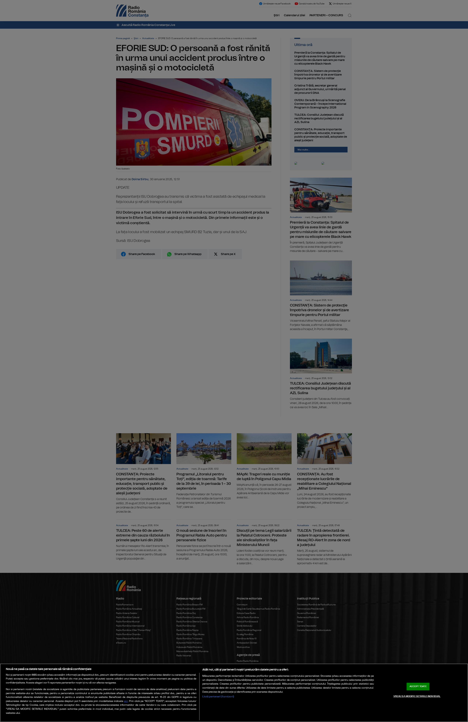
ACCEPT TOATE (418, 686)
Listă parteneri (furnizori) (218, 696)
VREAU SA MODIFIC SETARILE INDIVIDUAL (417, 696)
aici (126, 701)
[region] (234, 693)
